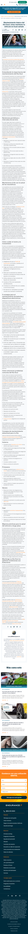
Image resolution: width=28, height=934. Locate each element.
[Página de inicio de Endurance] (9, 4)
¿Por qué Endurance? (9, 862)
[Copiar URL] (25, 29)
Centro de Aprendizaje (9, 16)
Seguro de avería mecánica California (13, 823)
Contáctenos (7, 888)
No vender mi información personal (14, 926)
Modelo (3, 788)
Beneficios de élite (13, 606)
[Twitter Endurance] (15, 895)
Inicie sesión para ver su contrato (12, 881)
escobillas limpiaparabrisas (16, 510)
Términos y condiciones (14, 928)
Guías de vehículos (8, 852)
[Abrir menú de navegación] (1, 4)
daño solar (6, 501)
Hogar (2, 16)
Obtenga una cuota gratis (14, 797)
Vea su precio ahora (16, 623)
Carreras (6, 873)
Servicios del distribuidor (10, 870)
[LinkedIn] (12, 895)
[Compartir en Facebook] (13, 29)
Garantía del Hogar (8, 825)
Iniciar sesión (14, 2)
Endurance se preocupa (9, 867)
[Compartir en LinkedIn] (16, 29)
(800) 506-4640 (15, 12)
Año (3, 780)
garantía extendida (20, 552)
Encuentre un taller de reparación (12, 846)
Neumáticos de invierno (16, 444)
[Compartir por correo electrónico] (22, 29)
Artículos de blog (8, 833)
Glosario (6, 841)
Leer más (19, 656)
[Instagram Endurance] (19, 895)
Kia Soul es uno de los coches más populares (13, 59)
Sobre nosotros (7, 860)
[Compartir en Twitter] (19, 29)
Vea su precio (22, 2)
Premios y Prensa (8, 865)
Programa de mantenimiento (8, 136)
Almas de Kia (5, 91)
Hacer (3, 784)
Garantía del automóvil (9, 839)
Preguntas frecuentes (9, 836)
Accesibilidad (7, 886)
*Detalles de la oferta (14, 930)
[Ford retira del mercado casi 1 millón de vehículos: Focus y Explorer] (14, 680)
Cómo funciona (7, 820)
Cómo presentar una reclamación (12, 849)
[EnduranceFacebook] (8, 895)
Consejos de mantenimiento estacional (11, 437)
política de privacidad (13, 921)
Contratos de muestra (9, 844)
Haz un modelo (6, 689)
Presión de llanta (7, 418)
